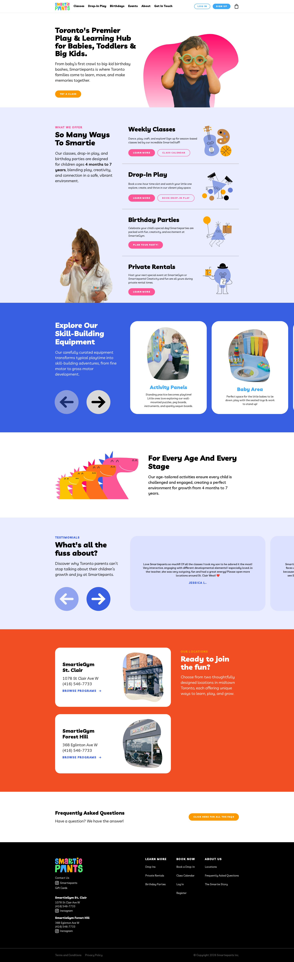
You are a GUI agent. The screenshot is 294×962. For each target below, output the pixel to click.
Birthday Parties (155, 884)
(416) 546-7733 (77, 683)
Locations (211, 867)
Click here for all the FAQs (213, 816)
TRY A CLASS (68, 94)
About (146, 6)
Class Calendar (173, 152)
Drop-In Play (97, 6)
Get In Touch (163, 6)
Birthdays (117, 6)
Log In (180, 884)
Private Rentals (154, 875)
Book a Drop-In (185, 867)
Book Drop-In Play (176, 198)
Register (181, 893)
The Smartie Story (216, 884)
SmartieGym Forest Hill (72, 918)
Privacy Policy (93, 955)
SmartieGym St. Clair (71, 897)
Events (133, 6)
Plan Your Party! (145, 244)
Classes (79, 6)
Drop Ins (150, 867)
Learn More (141, 152)
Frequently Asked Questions (222, 875)
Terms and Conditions (68, 955)
